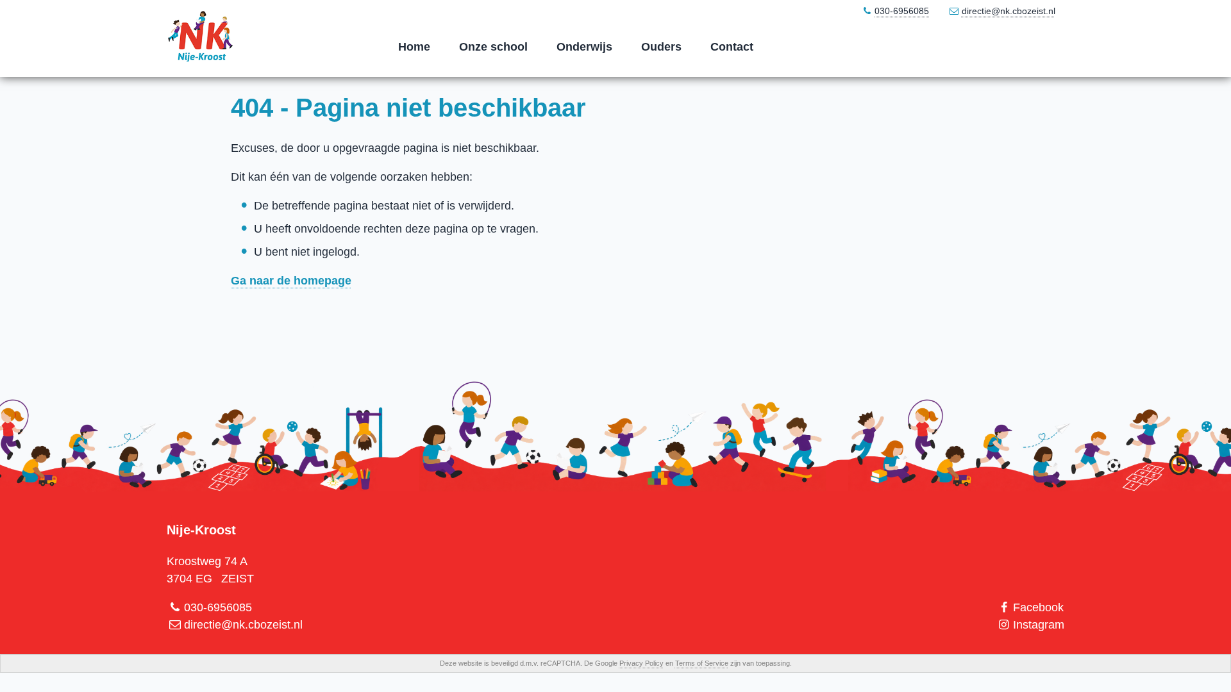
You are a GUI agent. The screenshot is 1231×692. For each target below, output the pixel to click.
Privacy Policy (641, 663)
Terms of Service (701, 663)
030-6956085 (902, 11)
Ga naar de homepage (291, 280)
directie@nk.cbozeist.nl (1008, 11)
